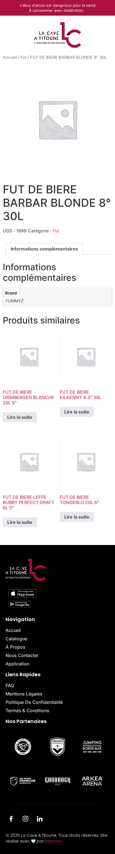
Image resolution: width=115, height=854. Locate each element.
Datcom (53, 841)
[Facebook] (11, 819)
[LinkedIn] (39, 819)
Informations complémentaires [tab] (44, 249)
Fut (23, 57)
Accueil (10, 57)
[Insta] (25, 819)
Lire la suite (19, 417)
